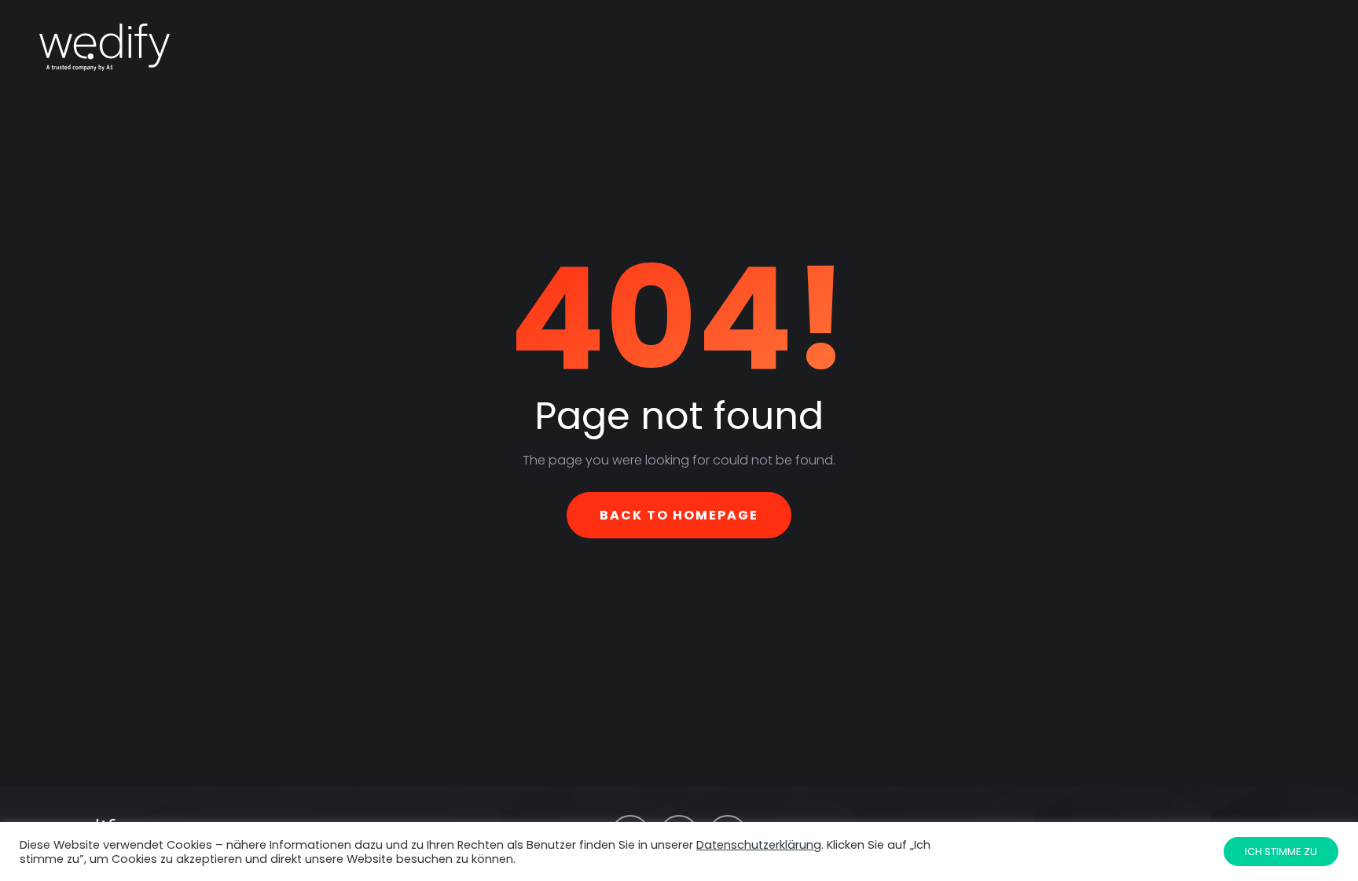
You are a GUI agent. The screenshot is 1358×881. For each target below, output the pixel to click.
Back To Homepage (679, 515)
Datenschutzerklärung (758, 845)
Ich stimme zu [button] (1281, 851)
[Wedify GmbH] (104, 47)
